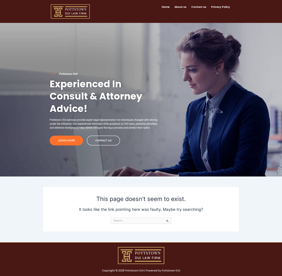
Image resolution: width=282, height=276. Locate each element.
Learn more (66, 140)
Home (166, 7)
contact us (103, 140)
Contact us (198, 7)
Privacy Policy (220, 7)
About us (180, 7)
